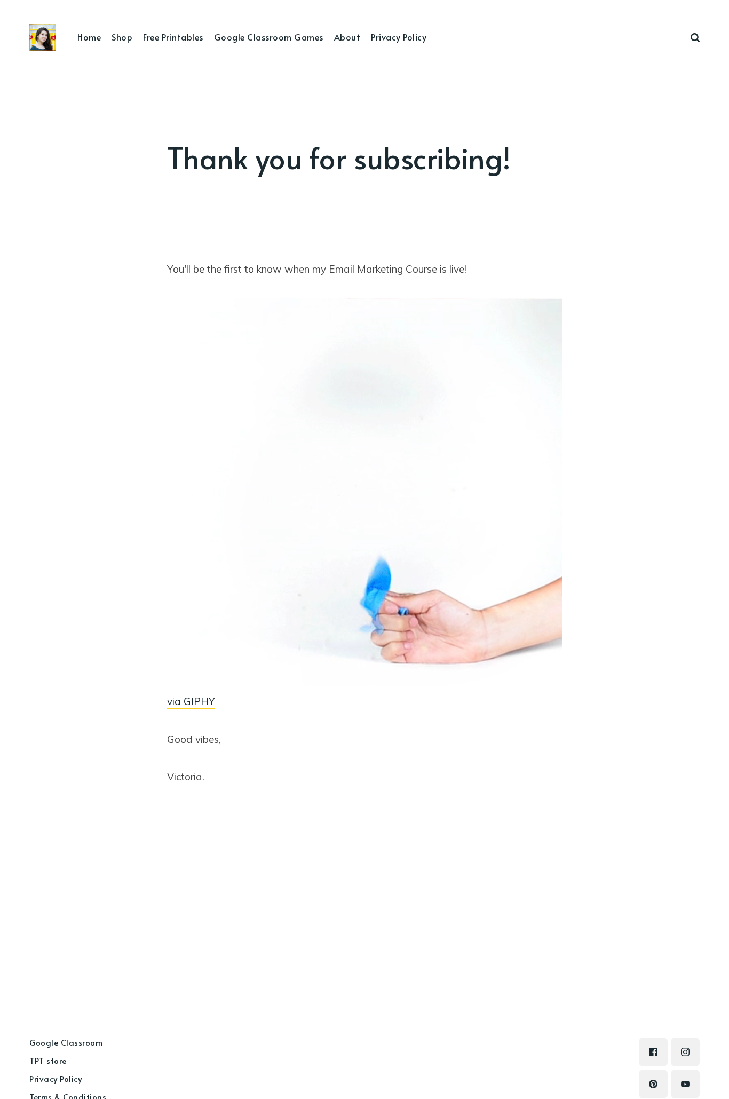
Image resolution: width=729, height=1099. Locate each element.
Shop (122, 37)
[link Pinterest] (653, 1084)
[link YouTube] (685, 1084)
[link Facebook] (653, 1052)
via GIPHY (191, 701)
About (347, 37)
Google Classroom (65, 1042)
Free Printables (173, 37)
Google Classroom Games (268, 37)
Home (89, 37)
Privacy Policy (398, 37)
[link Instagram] (685, 1052)
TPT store (48, 1060)
